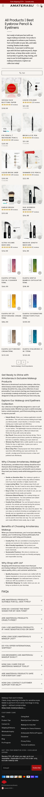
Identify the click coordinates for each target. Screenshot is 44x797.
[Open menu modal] (3, 5)
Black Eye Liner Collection (30, 720)
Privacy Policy (26, 741)
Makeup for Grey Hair (28, 725)
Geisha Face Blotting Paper (9, 101)
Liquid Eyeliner (30, 100)
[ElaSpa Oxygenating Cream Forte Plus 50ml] (32, 301)
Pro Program (6, 743)
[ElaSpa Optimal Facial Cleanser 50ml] (11, 265)
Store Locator (6, 735)
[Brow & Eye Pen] (32, 123)
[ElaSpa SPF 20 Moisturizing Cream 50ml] (11, 301)
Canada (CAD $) (8, 788)
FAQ (3, 717)
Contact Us (5, 724)
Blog (3, 739)
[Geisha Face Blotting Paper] (11, 88)
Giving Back (25, 717)
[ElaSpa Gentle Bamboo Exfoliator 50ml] (32, 265)
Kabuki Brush (8, 207)
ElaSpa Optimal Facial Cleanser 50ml (9, 280)
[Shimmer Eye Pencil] (32, 160)
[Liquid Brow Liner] (11, 160)
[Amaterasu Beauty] (22, 5)
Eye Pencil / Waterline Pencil (10, 136)
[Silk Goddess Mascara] (32, 195)
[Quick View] (18, 94)
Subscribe (37, 768)
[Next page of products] (28, 362)
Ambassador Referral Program (31, 733)
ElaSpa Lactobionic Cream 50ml (11, 350)
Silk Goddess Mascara (29, 208)
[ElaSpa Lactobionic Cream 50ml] (11, 336)
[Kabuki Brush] (11, 195)
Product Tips (6, 720)
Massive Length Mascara (30, 244)
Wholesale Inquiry (8, 731)
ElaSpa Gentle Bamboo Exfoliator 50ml (32, 280)
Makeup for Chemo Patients (31, 728)
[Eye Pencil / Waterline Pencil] (11, 123)
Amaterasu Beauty (11, 785)
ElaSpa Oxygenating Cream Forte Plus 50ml (32, 316)
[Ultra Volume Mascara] (11, 230)
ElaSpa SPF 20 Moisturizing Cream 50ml (11, 316)
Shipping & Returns (8, 728)
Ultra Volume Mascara (8, 244)
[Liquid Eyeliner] (32, 88)
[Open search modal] (37, 5)
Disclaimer (24, 737)
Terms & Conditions (28, 745)
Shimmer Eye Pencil (32, 173)
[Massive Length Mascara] (32, 230)
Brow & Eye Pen (30, 135)
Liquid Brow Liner (10, 173)
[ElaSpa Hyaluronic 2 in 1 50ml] (32, 336)
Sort (23, 73)
